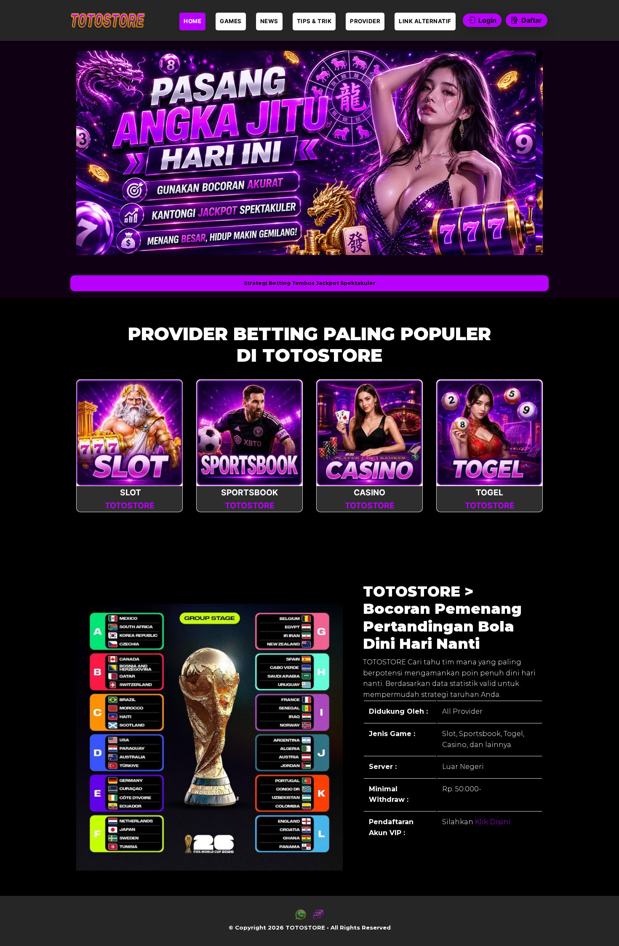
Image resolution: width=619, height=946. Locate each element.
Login (487, 20)
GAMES (231, 21)
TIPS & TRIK (314, 21)
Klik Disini (491, 822)
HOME (192, 21)
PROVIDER (365, 21)
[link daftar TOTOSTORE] (107, 20)
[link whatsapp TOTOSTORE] (300, 918)
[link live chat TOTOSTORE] (318, 918)
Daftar (531, 20)
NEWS (269, 21)
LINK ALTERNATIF (425, 21)
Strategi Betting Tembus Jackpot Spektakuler (310, 283)
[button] (95, 152)
